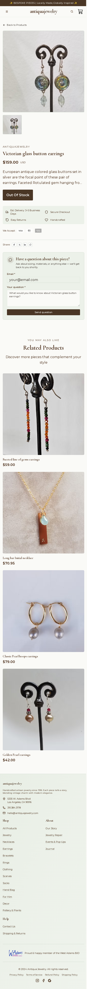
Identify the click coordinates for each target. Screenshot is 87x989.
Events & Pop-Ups (56, 841)
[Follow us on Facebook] (43, 980)
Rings (6, 862)
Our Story (51, 828)
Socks (6, 883)
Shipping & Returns (14, 933)
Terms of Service (34, 975)
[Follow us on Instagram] (37, 980)
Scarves (7, 876)
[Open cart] (80, 11)
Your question (16, 287)
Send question (43, 312)
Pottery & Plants (12, 910)
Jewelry (7, 835)
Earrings (8, 848)
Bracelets (8, 855)
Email (11, 274)
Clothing (7, 869)
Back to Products (17, 24)
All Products (10, 828)
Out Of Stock (17, 195)
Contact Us (9, 926)
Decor (6, 903)
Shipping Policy (69, 975)
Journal (50, 848)
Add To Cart (43, 450)
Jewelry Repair (54, 835)
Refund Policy (52, 975)
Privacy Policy (16, 975)
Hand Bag (9, 889)
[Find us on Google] (49, 980)
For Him (7, 896)
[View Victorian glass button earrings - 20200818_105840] (12, 124)
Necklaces (8, 841)
